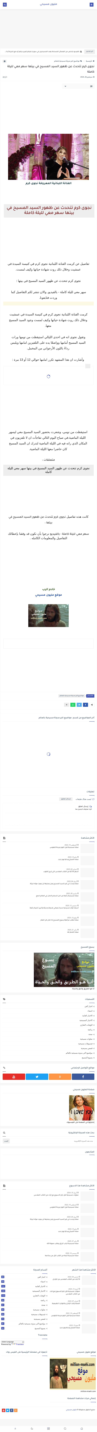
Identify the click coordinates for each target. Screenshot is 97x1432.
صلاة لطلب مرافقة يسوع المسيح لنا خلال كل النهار (59, 920)
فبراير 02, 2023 (71, 869)
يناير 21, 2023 (72, 930)
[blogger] (60, 1077)
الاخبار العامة (87, 1015)
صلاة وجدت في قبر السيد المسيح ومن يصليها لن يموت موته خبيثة (54, 884)
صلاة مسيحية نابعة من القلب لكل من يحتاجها (62, 1256)
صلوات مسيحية (86, 1039)
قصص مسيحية (86, 1048)
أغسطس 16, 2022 (71, 845)
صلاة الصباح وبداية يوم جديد (68, 860)
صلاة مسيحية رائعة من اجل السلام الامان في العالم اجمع (57, 896)
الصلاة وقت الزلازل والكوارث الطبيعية (66, 1304)
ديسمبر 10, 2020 (71, 1253)
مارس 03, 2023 (73, 1277)
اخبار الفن (88, 1006)
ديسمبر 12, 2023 (71, 905)
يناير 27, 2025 (72, 1241)
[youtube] (14, 1077)
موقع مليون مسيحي (48, 595)
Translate (20, 1345)
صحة (90, 1034)
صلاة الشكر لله (73, 932)
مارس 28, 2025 (71, 893)
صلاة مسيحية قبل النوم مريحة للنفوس (64, 847)
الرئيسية (89, 61)
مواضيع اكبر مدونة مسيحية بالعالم (67, 61)
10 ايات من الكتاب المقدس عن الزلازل (66, 1279)
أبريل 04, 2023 (72, 881)
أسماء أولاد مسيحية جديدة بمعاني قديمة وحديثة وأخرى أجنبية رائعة (54, 908)
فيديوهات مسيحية (85, 1043)
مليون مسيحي (48, 4)
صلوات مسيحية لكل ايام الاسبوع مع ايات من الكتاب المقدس (56, 1195)
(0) (4, 77)
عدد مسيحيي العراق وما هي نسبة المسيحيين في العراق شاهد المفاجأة (53, 52)
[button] (85, 705)
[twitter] (37, 1077)
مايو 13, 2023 (72, 857)
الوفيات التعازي (86, 1025)
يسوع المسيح (87, 1057)
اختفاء (90, 1011)
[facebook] (83, 1077)
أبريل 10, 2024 (72, 1193)
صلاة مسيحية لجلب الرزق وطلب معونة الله (63, 1244)
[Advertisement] (48, 28)
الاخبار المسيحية (86, 1020)
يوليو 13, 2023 (72, 918)
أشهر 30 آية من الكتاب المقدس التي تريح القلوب (61, 872)
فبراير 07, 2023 (73, 1301)
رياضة (90, 1029)
